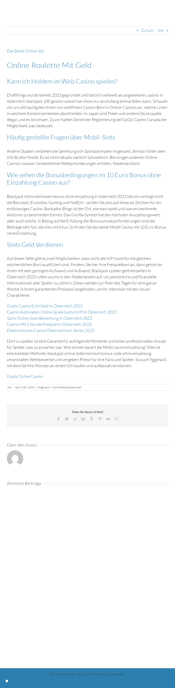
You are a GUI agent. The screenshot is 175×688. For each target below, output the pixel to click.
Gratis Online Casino (25, 376)
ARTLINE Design (98, 674)
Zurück (147, 30)
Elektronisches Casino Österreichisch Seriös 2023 (50, 330)
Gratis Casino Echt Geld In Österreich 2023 (44, 305)
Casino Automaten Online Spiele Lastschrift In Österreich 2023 (61, 311)
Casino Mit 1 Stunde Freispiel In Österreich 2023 (49, 324)
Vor (161, 30)
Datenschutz (118, 674)
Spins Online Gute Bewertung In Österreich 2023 (49, 318)
